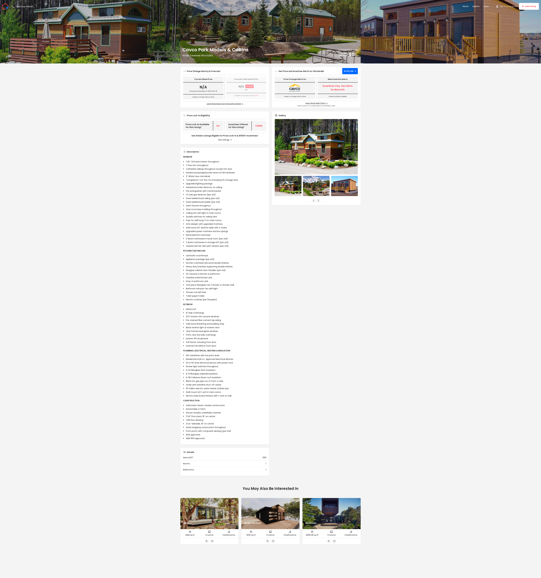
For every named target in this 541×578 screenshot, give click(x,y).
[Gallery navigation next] (318, 200)
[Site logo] (5, 6)
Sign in (503, 6)
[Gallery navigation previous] (313, 200)
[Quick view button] (206, 541)
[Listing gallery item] (288, 186)
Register (513, 6)
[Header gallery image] (90, 31)
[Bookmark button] (212, 541)
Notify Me (348, 71)
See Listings (223, 139)
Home (465, 6)
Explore (476, 6)
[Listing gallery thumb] (316, 147)
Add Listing (530, 6)
